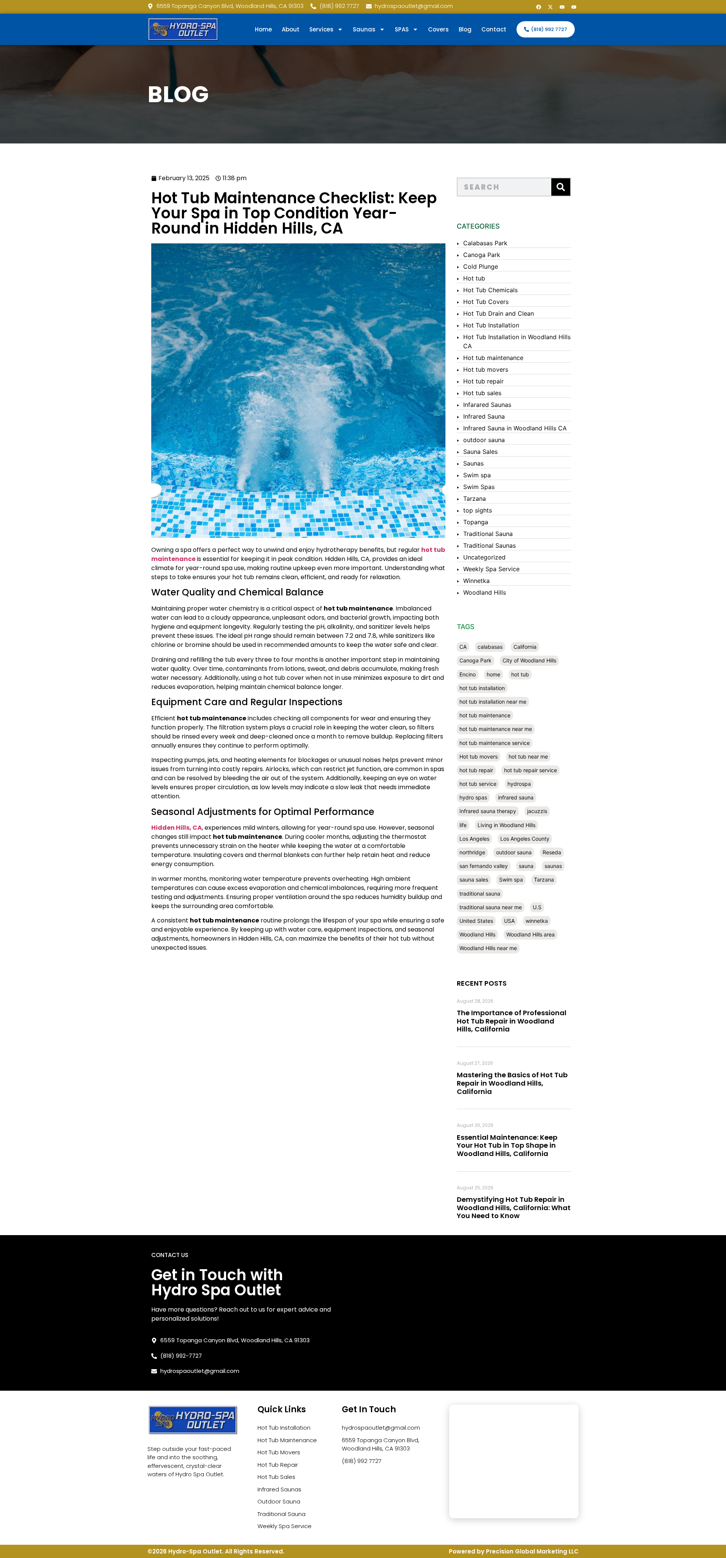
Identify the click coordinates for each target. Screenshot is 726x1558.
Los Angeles (474, 838)
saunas (553, 866)
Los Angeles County (524, 838)
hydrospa (519, 784)
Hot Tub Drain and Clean (498, 313)
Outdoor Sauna (279, 1501)
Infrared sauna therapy (487, 811)
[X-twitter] (550, 7)
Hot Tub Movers (279, 1452)
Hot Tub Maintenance (287, 1440)
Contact (493, 29)
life (463, 825)
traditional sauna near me (490, 907)
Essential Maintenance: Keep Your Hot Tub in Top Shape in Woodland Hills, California (507, 1145)
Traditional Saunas (489, 545)
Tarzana (474, 498)
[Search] (560, 187)
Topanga (475, 522)
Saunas (473, 463)
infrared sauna (516, 797)
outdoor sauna (484, 440)
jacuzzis (537, 811)
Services (321, 29)
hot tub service (477, 784)
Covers (438, 29)
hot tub (520, 674)
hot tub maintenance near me (495, 729)
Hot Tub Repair (278, 1465)
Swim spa (477, 475)
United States (476, 921)
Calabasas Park (485, 243)
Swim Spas (479, 487)
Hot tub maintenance (493, 357)
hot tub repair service (530, 770)
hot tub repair (476, 770)
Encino (467, 674)
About (290, 29)
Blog (465, 29)
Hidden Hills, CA (176, 827)
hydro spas (473, 797)
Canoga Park (481, 255)
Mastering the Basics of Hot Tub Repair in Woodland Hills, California (512, 1083)
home (493, 674)
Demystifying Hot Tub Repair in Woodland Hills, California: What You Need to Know (514, 1207)
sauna (526, 866)
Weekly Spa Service (491, 569)
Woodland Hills (484, 592)
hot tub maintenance (484, 715)
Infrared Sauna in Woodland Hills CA (515, 428)
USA (509, 921)
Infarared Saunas (487, 404)
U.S (537, 907)
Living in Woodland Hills (506, 825)
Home (263, 29)
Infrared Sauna (484, 416)
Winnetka (476, 580)
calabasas (490, 646)
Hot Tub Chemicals (490, 290)
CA (463, 646)
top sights (477, 510)
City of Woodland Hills (529, 660)
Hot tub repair (483, 381)
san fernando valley (483, 866)
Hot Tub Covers (486, 301)
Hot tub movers (485, 369)
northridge (472, 852)
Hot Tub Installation (491, 325)
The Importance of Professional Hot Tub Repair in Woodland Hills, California (511, 1021)
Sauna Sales (480, 451)
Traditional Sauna (488, 534)
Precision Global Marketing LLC (532, 1551)
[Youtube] (562, 7)
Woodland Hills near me (488, 948)
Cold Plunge (480, 266)
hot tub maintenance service (494, 743)
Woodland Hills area (530, 934)
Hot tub (474, 278)
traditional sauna (479, 893)
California (525, 646)
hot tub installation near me (492, 701)
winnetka (537, 921)
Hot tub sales (482, 393)
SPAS (402, 29)
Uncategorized (484, 557)
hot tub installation (482, 688)
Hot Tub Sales (276, 1477)
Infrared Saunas (279, 1489)
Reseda (552, 852)
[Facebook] (538, 7)
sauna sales (473, 879)
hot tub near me (528, 756)
